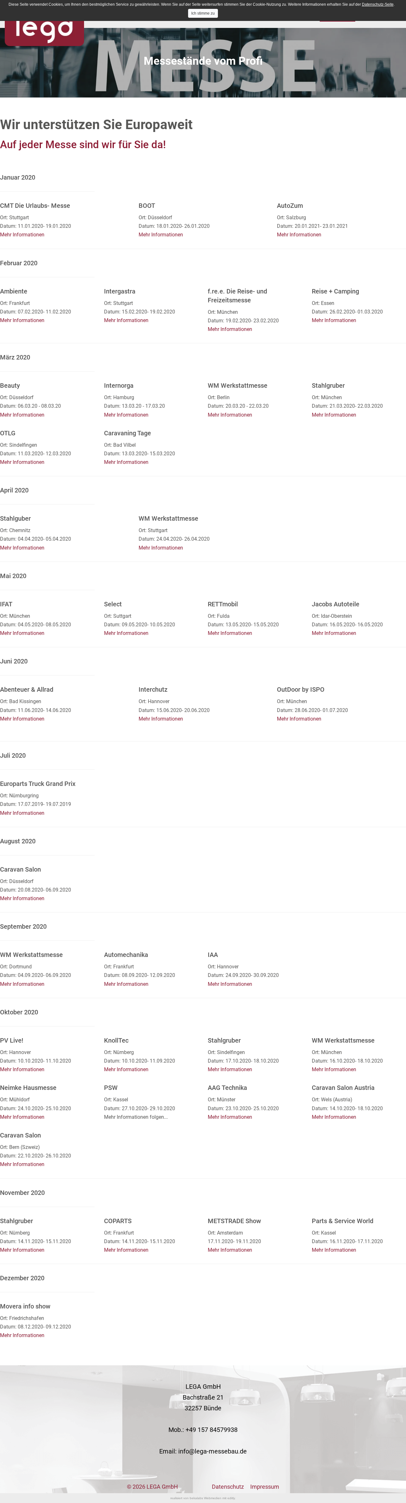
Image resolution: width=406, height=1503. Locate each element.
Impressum (264, 1486)
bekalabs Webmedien (205, 1498)
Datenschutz (228, 1486)
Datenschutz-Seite (378, 4)
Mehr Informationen (22, 235)
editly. (231, 1498)
